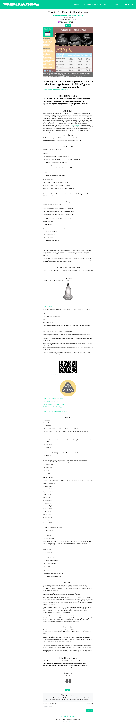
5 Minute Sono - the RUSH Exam (51, 375)
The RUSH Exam (47, 306)
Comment (89, 710)
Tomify (71, 722)
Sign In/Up (117, 4)
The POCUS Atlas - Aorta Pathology (52, 407)
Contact (83, 4)
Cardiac (55, 15)
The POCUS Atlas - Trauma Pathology (53, 398)
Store (109, 4)
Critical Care (68, 15)
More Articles (101, 4)
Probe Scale (91, 4)
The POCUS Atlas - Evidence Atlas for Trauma (55, 411)
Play (68, 25)
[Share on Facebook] (66, 690)
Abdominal (61, 15)
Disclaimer (72, 716)
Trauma (74, 15)
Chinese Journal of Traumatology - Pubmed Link (55, 89)
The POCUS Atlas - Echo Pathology (52, 401)
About (76, 4)
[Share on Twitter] (68, 690)
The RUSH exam (76, 125)
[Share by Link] (70, 690)
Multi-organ (79, 15)
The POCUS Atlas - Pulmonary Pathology (54, 404)
